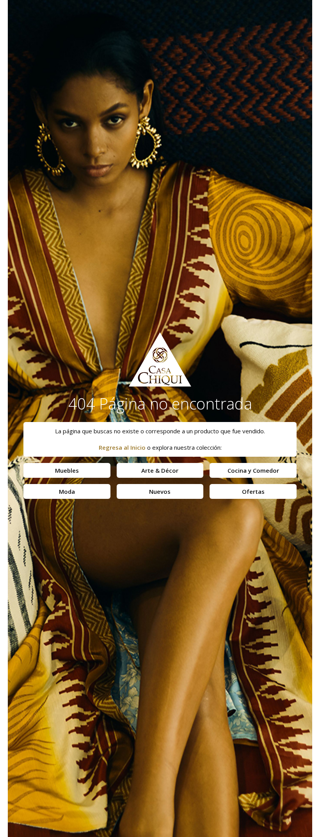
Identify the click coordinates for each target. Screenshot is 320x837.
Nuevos (160, 491)
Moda (67, 491)
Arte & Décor (159, 470)
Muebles (67, 470)
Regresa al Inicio (122, 447)
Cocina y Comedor (253, 470)
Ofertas (253, 491)
